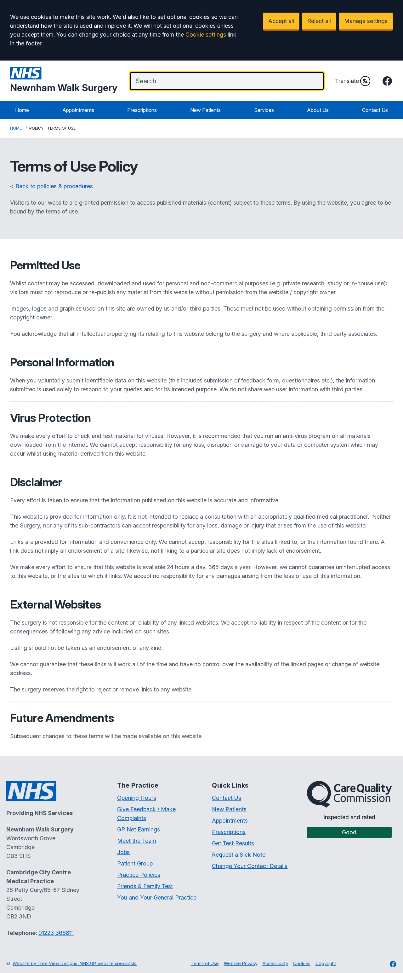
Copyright (325, 963)
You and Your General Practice (156, 897)
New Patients (205, 110)
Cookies (301, 963)
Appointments (78, 110)
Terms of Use (205, 963)
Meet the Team (136, 840)
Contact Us (375, 110)
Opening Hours (136, 798)
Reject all (319, 21)
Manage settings (366, 21)
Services (264, 110)
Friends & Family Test (145, 886)
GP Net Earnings (138, 829)
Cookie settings (205, 34)
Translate (347, 81)
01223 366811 (56, 932)
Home (22, 110)
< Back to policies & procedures (51, 186)
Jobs (123, 852)
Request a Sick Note (238, 854)
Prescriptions (142, 110)
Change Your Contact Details (249, 866)
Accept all (281, 21)
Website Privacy (241, 963)
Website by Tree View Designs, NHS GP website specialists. (75, 963)
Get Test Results (233, 843)
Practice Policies (138, 874)
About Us (318, 110)
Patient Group (135, 863)
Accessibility (275, 963)
